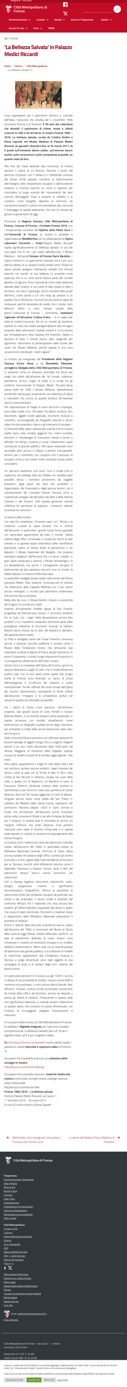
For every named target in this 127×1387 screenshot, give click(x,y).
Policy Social (10, 1218)
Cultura (18, 66)
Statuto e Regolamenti (15, 1210)
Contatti (40, 19)
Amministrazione (18, 19)
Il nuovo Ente (11, 1229)
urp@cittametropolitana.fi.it (31, 1314)
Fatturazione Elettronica (16, 1274)
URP (6, 1248)
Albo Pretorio (10, 1183)
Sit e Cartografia (12, 1244)
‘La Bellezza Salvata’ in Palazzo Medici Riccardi (38, 50)
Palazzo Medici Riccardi (15, 1252)
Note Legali (9, 1282)
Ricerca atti (9, 1187)
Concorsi (8, 1195)
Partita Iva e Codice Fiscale (17, 1278)
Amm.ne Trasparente (82, 19)
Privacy (7, 1290)
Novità (58, 19)
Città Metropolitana (36, 66)
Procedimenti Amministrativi (18, 1206)
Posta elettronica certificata (18, 1236)
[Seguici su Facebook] (65, 4)
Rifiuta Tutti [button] (49, 1379)
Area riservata (11, 1320)
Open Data (9, 1199)
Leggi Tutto (62, 1380)
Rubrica (7, 1240)
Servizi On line (16, 28)
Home (7, 66)
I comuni (8, 1232)
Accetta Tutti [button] (34, 1379)
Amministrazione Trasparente (19, 1179)
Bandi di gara (10, 1191)
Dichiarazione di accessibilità (18, 1214)
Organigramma (11, 1203)
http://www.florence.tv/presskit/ (26, 1042)
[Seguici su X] (65, 13)
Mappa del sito (11, 1301)
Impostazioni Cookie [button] (14, 1379)
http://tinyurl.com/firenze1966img (24, 1067)
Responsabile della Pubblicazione (20, 1286)
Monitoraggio (10, 1297)
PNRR (51, 28)
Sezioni (105, 19)
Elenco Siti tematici (14, 1260)
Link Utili (8, 1305)
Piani (36, 28)
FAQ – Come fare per (14, 1256)
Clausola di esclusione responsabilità (22, 1293)
